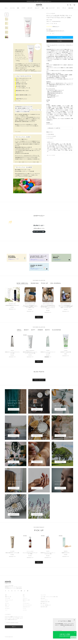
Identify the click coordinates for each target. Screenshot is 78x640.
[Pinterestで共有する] (54, 23)
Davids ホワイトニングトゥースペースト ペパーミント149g (48, 352)
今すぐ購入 (59, 41)
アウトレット (25, 598)
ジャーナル (25, 610)
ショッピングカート (26, 603)
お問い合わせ (43, 598)
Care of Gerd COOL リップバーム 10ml (12, 552)
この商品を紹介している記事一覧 (53, 128)
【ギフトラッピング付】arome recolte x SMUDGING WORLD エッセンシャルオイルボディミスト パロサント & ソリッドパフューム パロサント (48, 307)
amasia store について (26, 606)
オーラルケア (50, 138)
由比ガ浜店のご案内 (44, 606)
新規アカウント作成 (26, 600)
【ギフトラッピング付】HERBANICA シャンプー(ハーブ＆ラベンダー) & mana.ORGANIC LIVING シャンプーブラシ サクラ (65, 306)
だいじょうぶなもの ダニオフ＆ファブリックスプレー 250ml (30, 553)
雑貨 (23, 594)
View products (14, 409)
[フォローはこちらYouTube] (21, 590)
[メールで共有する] (56, 23)
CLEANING (56, 330)
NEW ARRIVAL (51, 134)
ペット (6, 610)
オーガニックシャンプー (9, 600)
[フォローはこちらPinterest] (18, 590)
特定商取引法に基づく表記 (45, 601)
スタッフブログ (43, 594)
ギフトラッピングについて (27, 605)
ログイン (24, 601)
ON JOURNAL (55, 283)
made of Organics (30, 350)
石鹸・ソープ (7, 605)
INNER (40, 330)
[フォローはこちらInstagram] (11, 590)
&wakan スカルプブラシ (66, 552)
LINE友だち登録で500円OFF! (64, 636)
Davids (12, 350)
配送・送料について (44, 603)
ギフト (24, 596)
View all (39, 317)
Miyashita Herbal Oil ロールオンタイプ (12, 305)
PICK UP (44, 283)
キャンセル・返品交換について (46, 605)
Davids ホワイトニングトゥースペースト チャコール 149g (12, 352)
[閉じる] (75, 632)
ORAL (19, 330)
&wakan (65, 551)
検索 (6, 594)
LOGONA (65, 350)
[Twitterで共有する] (52, 23)
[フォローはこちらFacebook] (5, 590)
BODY (26, 330)
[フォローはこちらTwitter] (8, 590)
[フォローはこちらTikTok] (24, 590)
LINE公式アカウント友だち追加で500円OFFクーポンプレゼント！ (39, 1)
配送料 (52, 30)
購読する (14, 626)
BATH (47, 330)
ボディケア (7, 603)
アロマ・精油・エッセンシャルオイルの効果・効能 (49, 596)
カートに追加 (59, 37)
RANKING (35, 283)
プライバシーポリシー (44, 600)
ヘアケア (6, 601)
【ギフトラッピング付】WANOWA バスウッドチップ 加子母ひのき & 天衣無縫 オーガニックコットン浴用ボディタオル (30, 306)
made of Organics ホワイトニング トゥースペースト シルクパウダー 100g (30, 352)
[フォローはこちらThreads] (15, 590)
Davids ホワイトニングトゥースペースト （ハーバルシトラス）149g (48, 553)
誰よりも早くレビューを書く (39, 231)
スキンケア (7, 606)
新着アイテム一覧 (8, 596)
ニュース (24, 608)
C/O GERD (12, 551)
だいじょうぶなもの (52, 136)
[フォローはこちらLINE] (27, 590)
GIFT (33, 330)
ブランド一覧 (7, 598)
